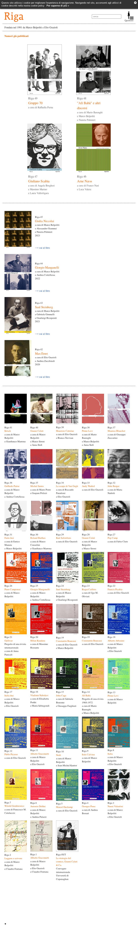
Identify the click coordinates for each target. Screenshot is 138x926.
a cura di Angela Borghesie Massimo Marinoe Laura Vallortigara (41, 185)
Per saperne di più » (58, 5)
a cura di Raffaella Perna (40, 103)
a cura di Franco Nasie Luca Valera (88, 183)
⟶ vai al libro (42, 248)
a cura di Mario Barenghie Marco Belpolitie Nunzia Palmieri (90, 109)
